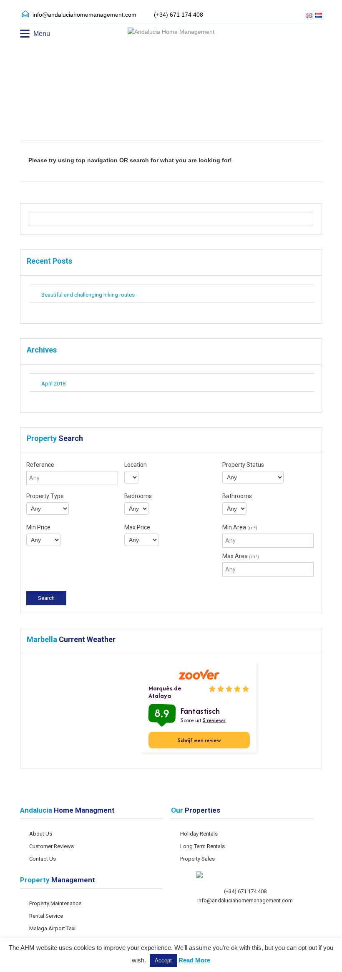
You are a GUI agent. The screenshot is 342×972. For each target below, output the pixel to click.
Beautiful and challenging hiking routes (88, 295)
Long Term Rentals (202, 846)
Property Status (243, 464)
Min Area (239, 527)
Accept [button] (163, 960)
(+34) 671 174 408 (245, 891)
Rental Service (46, 916)
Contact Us (42, 859)
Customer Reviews (51, 846)
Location (135, 464)
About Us (40, 834)
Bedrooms (138, 496)
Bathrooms (237, 496)
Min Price (38, 527)
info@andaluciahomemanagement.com (84, 14)
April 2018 (53, 383)
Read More (194, 960)
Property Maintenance (55, 903)
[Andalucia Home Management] (171, 33)
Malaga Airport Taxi (52, 928)
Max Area (240, 556)
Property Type (45, 496)
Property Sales (197, 859)
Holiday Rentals (199, 834)
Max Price (137, 527)
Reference (40, 464)
